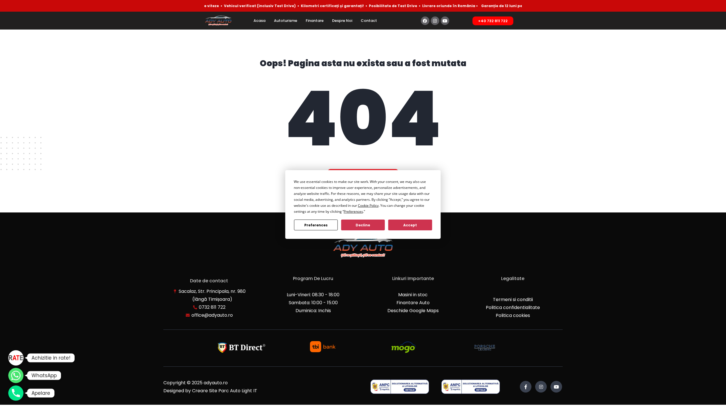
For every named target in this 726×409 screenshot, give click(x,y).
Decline (363, 225)
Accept (410, 225)
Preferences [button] (353, 211)
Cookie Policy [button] (368, 205)
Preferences (316, 225)
